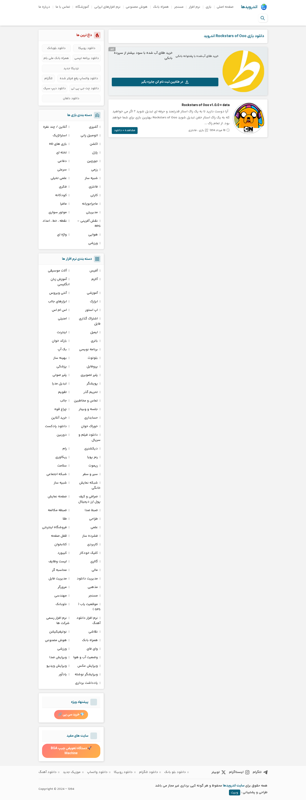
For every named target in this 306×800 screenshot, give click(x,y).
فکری (63, 186)
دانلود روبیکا (86, 48)
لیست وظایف (58, 561)
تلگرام (48, 78)
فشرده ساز (90, 536)
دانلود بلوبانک (56, 48)
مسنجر (179, 7)
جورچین (92, 161)
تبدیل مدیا (59, 383)
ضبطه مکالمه (57, 510)
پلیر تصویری (89, 375)
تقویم (62, 392)
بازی (208, 7)
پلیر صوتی (59, 375)
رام (64, 448)
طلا (65, 518)
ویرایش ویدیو (56, 666)
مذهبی (93, 587)
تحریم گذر (90, 392)
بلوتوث (93, 358)
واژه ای (62, 234)
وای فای (92, 648)
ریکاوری (61, 457)
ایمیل (94, 332)
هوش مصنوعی (137, 7)
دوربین (62, 435)
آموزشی (92, 293)
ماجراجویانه (90, 203)
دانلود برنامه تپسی (86, 58)
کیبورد (62, 553)
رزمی (94, 169)
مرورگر (62, 587)
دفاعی (62, 161)
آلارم (94, 279)
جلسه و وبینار (88, 409)
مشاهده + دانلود (124, 130)
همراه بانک (161, 7)
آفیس (94, 270)
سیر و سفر (90, 474)
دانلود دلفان (71, 98)
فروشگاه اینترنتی (54, 527)
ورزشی (93, 243)
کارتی (94, 195)
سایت (240, 785)
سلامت (62, 465)
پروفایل (92, 366)
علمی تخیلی (59, 178)
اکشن (94, 144)
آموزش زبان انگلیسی (60, 282)
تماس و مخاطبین (86, 400)
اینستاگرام (236, 772)
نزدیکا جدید (71, 68)
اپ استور (91, 310)
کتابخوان (60, 544)
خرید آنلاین (59, 417)
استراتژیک (60, 135)
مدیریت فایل (58, 578)
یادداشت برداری (86, 683)
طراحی (93, 518)
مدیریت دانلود (87, 578)
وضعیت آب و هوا (85, 657)
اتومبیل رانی (89, 135)
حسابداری (91, 417)
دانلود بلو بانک (175, 772)
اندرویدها (249, 7)
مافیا (63, 203)
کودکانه (61, 195)
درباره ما (44, 7)
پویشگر (92, 383)
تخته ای (61, 152)
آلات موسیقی (57, 270)
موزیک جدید (72, 772)
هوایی (93, 234)
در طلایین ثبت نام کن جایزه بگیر (162, 82)
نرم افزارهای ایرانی (107, 7)
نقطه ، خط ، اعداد (54, 221)
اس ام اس (59, 310)
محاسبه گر (59, 570)
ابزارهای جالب (57, 301)
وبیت (234, 792)
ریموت (93, 465)
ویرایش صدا (58, 657)
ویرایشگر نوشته (86, 674)
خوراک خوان (89, 426)
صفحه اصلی (225, 7)
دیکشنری (91, 448)
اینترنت (62, 332)
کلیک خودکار (89, 553)
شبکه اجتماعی (56, 474)
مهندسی (60, 595)
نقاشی (93, 631)
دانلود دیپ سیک (54, 88)
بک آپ (62, 349)
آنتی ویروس (58, 293)
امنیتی (62, 318)
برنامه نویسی (88, 349)
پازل (95, 152)
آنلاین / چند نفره (55, 127)
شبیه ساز (91, 178)
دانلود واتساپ (97, 772)
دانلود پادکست (56, 426)
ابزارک (94, 301)
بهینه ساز (60, 358)
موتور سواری (58, 212)
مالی (95, 570)
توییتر (215, 772)
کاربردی (92, 544)
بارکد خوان (59, 341)
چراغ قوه (60, 409)
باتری (94, 341)
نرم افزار (194, 7)
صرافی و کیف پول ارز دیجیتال (89, 499)
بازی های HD (58, 144)
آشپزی (93, 127)
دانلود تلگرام (148, 772)
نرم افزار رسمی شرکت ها (58, 620)
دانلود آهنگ (48, 772)
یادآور (63, 674)
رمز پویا (92, 457)
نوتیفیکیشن (58, 631)
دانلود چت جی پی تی (85, 88)
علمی (94, 527)
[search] (262, 18)
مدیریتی (92, 212)
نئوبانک (61, 604)
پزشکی (61, 366)
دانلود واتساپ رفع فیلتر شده (79, 78)
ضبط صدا (91, 510)
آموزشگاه (82, 7)
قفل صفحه (59, 536)
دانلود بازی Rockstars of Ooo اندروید (234, 36)
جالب (63, 400)
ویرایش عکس (87, 666)
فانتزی (192, 130)
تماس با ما (63, 7)
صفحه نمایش (57, 496)
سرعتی (62, 169)
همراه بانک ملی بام (56, 58)
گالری (94, 561)
